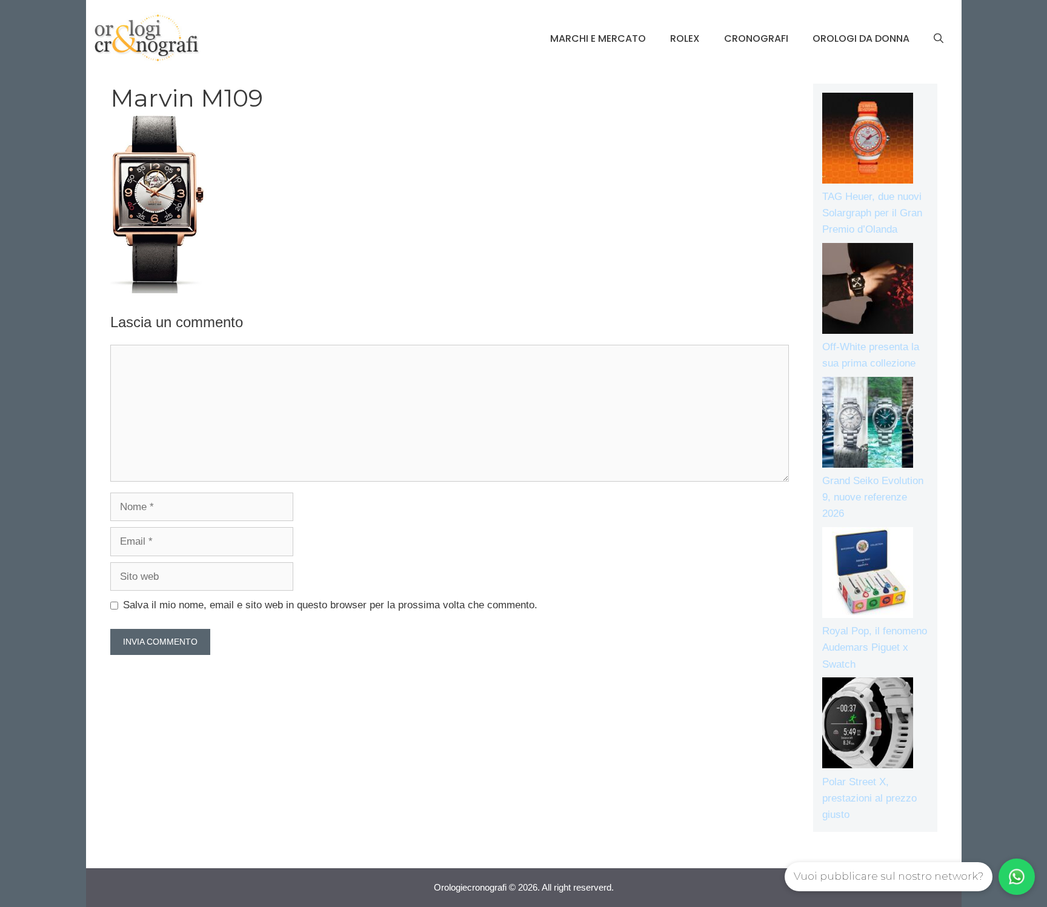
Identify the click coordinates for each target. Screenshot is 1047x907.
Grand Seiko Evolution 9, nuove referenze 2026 (872, 497)
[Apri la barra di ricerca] (939, 39)
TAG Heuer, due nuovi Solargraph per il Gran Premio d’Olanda (872, 213)
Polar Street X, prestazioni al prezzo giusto (869, 798)
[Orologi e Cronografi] (146, 38)
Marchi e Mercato (598, 38)
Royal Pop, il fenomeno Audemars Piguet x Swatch (874, 647)
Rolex (685, 38)
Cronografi (756, 38)
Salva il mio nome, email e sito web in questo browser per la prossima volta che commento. (330, 605)
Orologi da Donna (861, 38)
